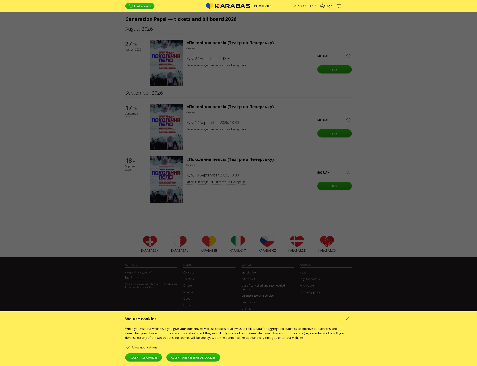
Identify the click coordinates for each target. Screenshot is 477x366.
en (312, 6)
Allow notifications (145, 347)
